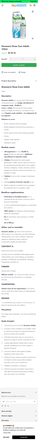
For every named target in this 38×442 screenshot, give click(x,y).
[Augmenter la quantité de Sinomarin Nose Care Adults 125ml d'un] (34, 59)
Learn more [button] (7, 432)
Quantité (4, 59)
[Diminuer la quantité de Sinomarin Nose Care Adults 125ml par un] (11, 59)
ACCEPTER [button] (23, 437)
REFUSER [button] (6, 437)
